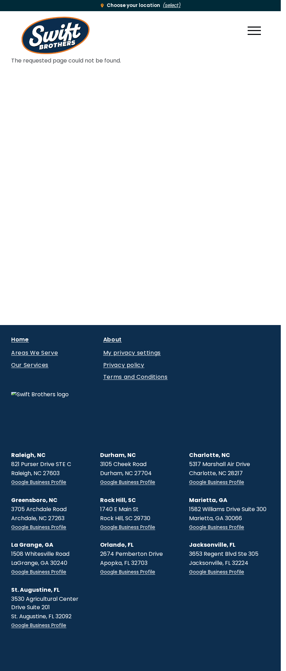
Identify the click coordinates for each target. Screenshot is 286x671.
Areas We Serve (34, 353)
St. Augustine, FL (35, 590)
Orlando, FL (117, 545)
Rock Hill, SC (118, 500)
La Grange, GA (32, 545)
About (112, 341)
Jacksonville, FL (212, 545)
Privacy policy (123, 365)
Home (20, 341)
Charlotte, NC (209, 455)
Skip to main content (18, 11)
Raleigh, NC (28, 455)
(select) (172, 5)
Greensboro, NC (34, 500)
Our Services (29, 365)
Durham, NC (118, 455)
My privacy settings (132, 353)
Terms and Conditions (135, 377)
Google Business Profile (38, 482)
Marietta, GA (208, 500)
